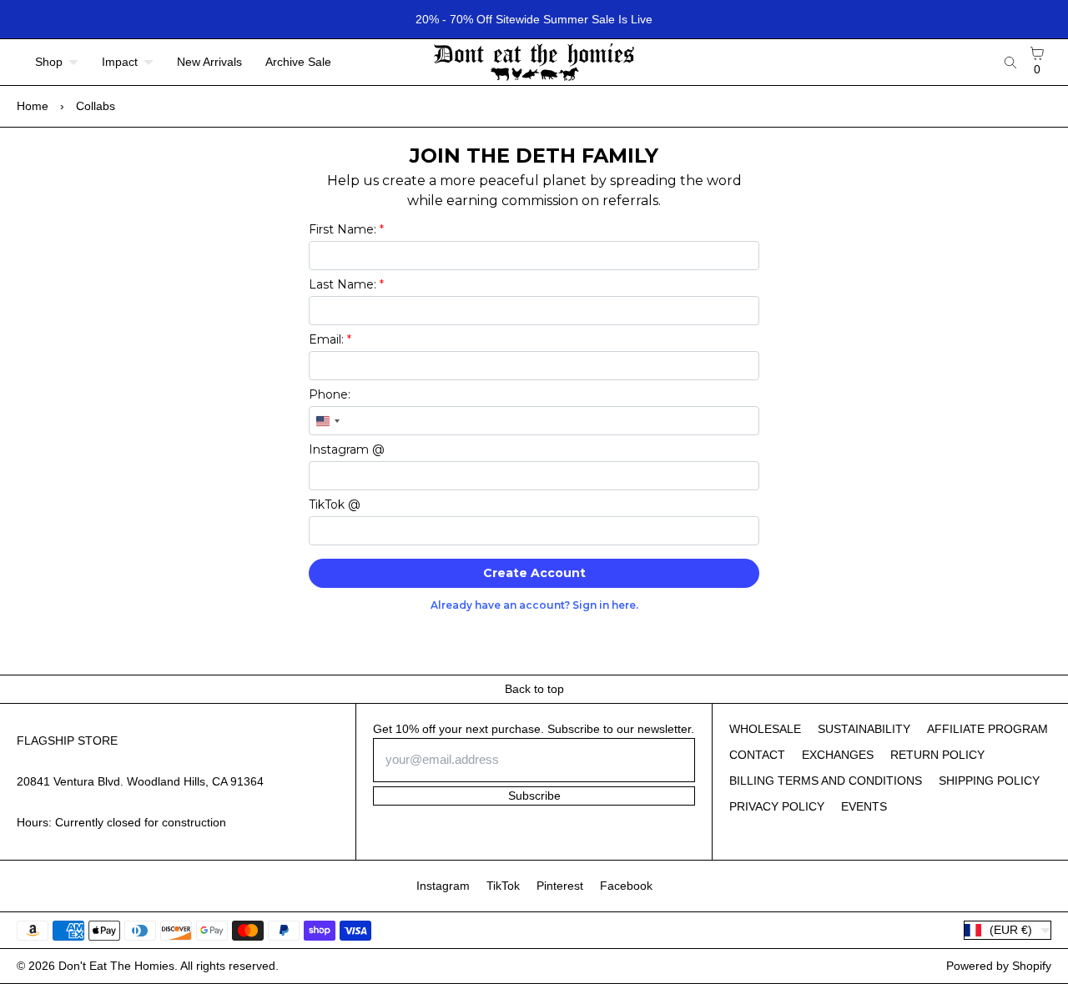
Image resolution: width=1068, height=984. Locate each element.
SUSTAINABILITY (864, 728)
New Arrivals (209, 61)
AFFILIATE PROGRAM (987, 728)
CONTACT (757, 754)
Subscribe (534, 795)
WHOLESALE (765, 728)
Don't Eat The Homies (116, 965)
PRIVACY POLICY (776, 806)
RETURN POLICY (937, 754)
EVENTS (864, 806)
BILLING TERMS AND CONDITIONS (825, 780)
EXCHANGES (838, 754)
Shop (49, 61)
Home (32, 106)
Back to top (534, 688)
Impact (120, 61)
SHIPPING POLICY (989, 780)
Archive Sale (298, 61)
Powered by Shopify (998, 965)
